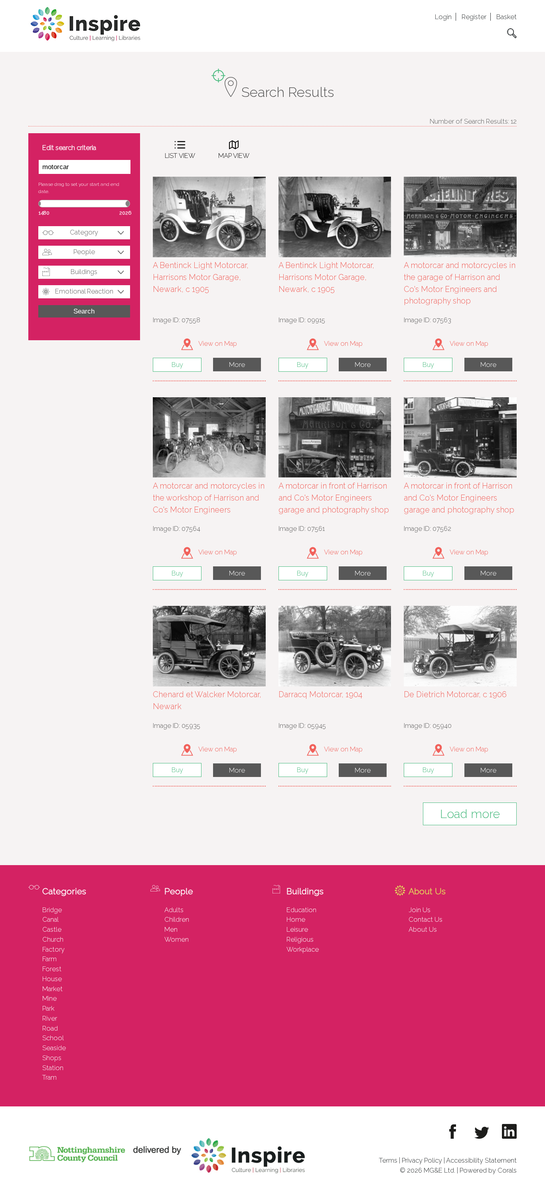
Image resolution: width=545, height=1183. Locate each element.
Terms (388, 1160)
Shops (51, 1058)
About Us (423, 929)
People (84, 252)
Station (52, 1068)
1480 (44, 213)
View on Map (217, 343)
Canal (50, 919)
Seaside (54, 1048)
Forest (51, 969)
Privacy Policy (422, 1160)
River (49, 1018)
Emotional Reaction (84, 291)
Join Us (419, 910)
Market (52, 989)
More (237, 365)
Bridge (52, 910)
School (53, 1038)
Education (301, 910)
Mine (49, 998)
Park (48, 1008)
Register (474, 17)
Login (443, 17)
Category (84, 232)
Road (50, 1028)
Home (295, 919)
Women (176, 939)
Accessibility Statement (481, 1160)
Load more (470, 814)
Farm (49, 959)
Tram (49, 1077)
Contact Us (425, 919)
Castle (51, 929)
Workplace (302, 949)
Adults (174, 910)
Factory (53, 949)
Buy (177, 365)
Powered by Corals (488, 1170)
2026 (125, 213)
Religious (300, 939)
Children (176, 919)
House (52, 979)
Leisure (297, 929)
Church (52, 939)
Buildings (84, 272)
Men (171, 929)
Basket (506, 17)
